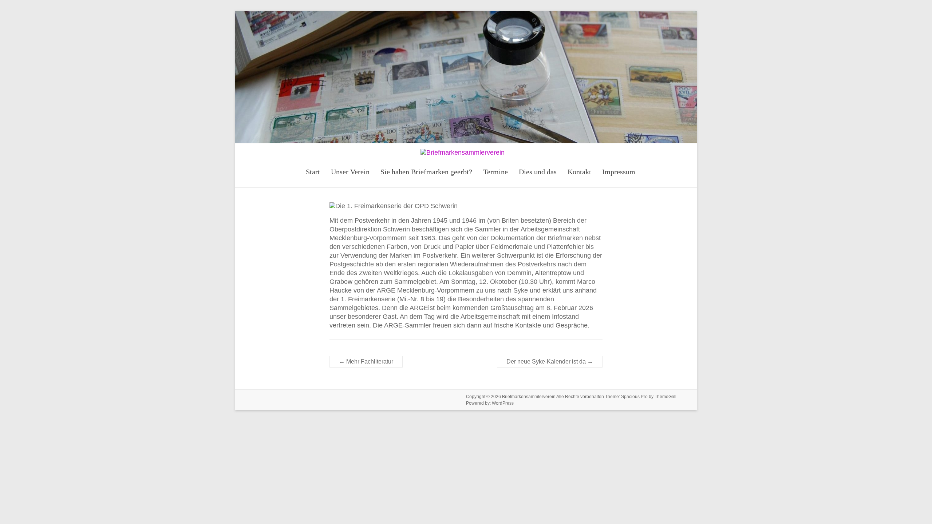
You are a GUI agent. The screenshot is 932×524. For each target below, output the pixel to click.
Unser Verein (350, 172)
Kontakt (579, 172)
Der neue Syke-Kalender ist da (549, 361)
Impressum (618, 172)
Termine (495, 172)
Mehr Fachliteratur (366, 361)
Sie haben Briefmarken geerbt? (426, 172)
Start (313, 172)
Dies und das (538, 172)
